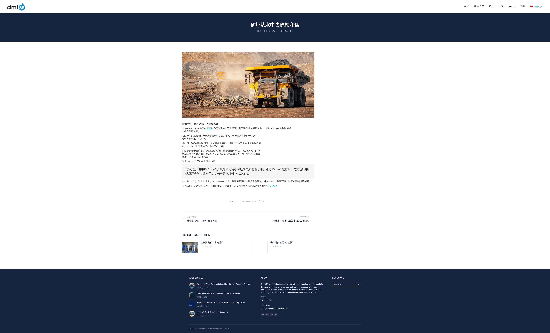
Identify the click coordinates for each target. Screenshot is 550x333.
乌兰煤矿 (273, 185)
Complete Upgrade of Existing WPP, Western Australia (218, 293)
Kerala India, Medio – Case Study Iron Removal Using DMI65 (221, 303)
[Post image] (190, 247)
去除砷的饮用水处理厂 (281, 242)
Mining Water (246, 201)
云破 (209, 128)
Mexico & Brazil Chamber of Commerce (212, 312)
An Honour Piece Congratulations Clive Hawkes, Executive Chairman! (224, 284)
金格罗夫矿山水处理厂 (212, 242)
